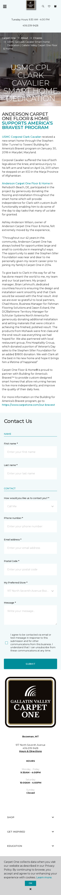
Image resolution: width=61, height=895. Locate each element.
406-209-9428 (30, 25)
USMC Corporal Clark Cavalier (21, 136)
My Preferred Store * (15, 583)
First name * (11, 443)
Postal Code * (11, 561)
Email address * (12, 539)
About (24, 38)
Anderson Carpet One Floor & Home (26, 183)
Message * (10, 603)
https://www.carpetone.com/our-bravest (28, 404)
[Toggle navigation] (5, 6)
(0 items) (55, 6)
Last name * (10, 465)
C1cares (37, 38)
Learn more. (44, 877)
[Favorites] (49, 6)
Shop (10, 817)
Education (14, 846)
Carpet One (9, 38)
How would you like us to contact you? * (26, 498)
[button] (43, 6)
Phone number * (13, 518)
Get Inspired (16, 831)
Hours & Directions (30, 751)
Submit (30, 663)
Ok (30, 883)
